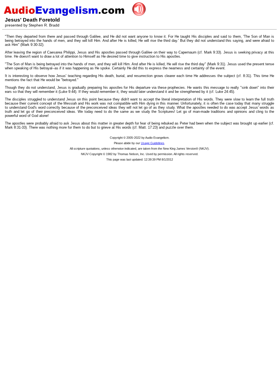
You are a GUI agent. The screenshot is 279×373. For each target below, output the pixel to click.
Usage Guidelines (152, 143)
